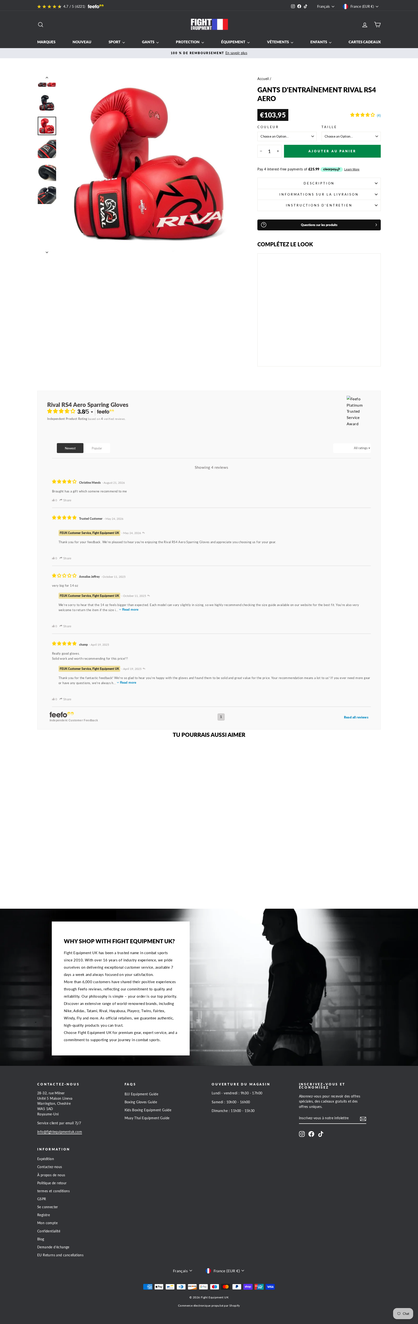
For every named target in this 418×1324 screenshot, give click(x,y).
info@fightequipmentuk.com (59, 1132)
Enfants (319, 42)
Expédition (45, 1159)
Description (319, 183)
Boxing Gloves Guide (141, 1102)
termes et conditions (53, 1191)
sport (115, 42)
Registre (43, 1215)
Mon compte (47, 1223)
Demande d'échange (53, 1247)
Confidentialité (48, 1231)
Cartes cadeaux (365, 42)
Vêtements (278, 42)
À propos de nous (51, 1175)
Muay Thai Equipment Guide (147, 1118)
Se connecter (47, 1207)
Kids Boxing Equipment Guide (148, 1110)
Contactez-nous (49, 1167)
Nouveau (82, 42)
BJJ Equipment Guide (141, 1094)
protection (188, 42)
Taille (329, 127)
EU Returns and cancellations (60, 1255)
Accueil (263, 79)
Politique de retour (52, 1183)
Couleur (268, 127)
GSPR (41, 1199)
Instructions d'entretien (319, 205)
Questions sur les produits (319, 225)
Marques (46, 42)
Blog (40, 1239)
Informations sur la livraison (318, 194)
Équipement (233, 42)
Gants (148, 42)
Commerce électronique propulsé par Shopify (209, 1305)
